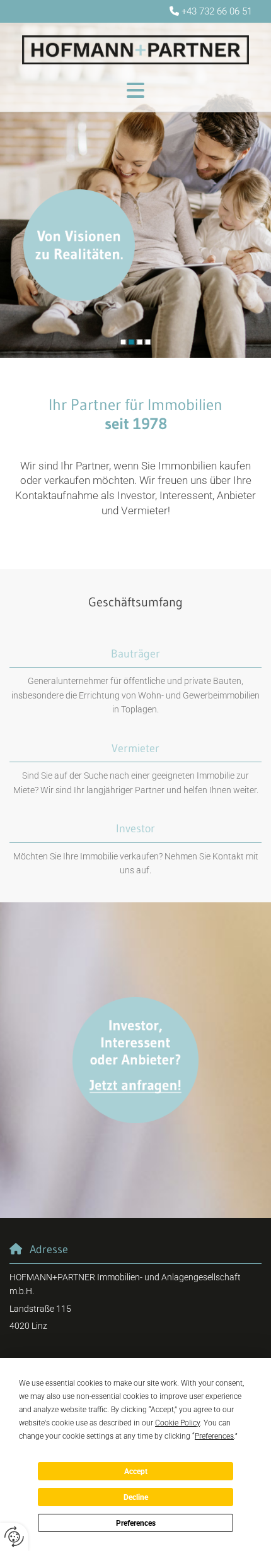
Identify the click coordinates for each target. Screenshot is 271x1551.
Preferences (136, 1523)
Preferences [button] (214, 1436)
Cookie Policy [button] (177, 1422)
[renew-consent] (14, 1537)
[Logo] (135, 49)
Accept (135, 1471)
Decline (136, 1497)
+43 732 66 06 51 (217, 11)
